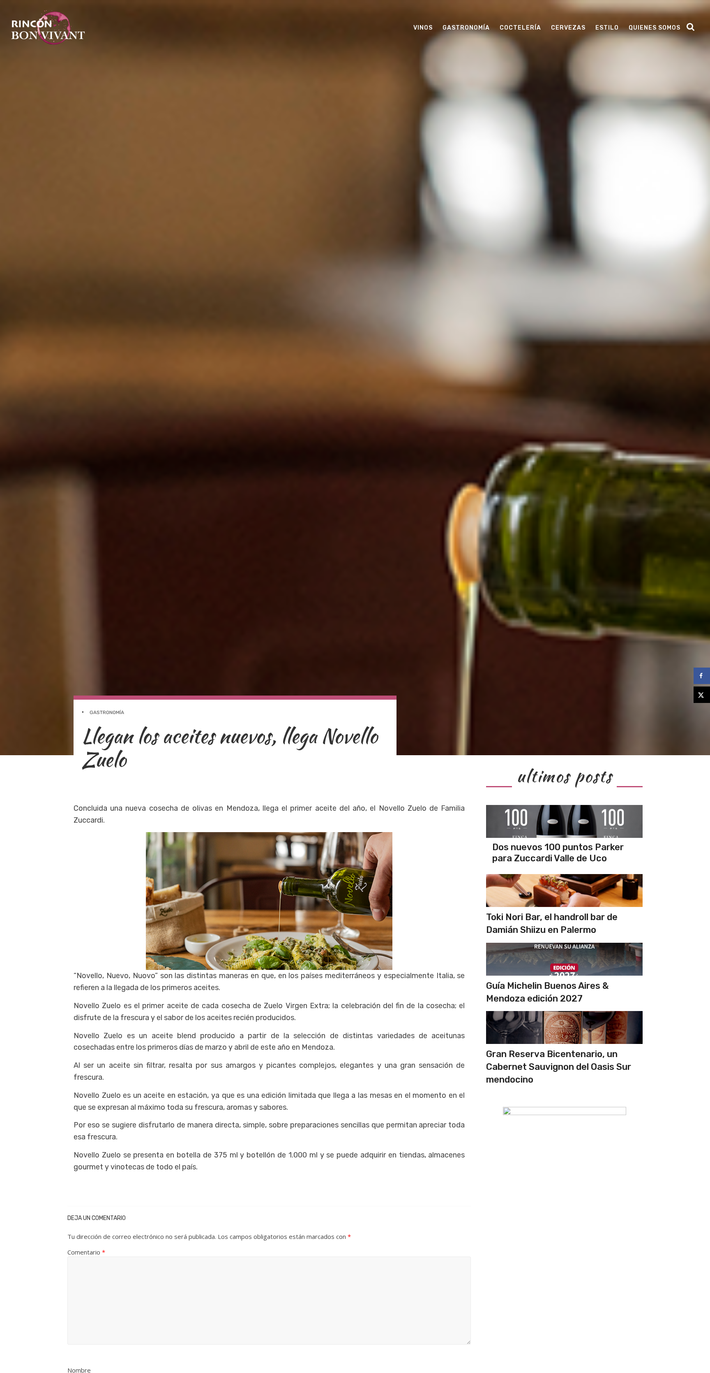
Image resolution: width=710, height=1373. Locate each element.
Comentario (86, 1252)
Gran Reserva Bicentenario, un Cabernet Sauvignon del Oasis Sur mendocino (558, 1066)
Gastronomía (466, 27)
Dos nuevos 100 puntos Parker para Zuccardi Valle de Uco (558, 852)
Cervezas (568, 27)
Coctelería (520, 27)
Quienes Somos (654, 27)
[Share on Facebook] (702, 676)
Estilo (607, 27)
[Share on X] (702, 694)
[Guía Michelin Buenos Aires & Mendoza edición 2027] (564, 959)
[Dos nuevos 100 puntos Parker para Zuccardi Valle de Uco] (564, 821)
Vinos (423, 27)
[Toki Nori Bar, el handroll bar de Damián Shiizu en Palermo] (564, 890)
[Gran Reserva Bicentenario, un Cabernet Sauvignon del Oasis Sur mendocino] (564, 1027)
